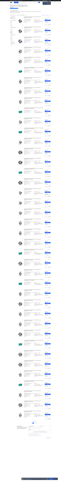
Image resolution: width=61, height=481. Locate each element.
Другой (49, 3)
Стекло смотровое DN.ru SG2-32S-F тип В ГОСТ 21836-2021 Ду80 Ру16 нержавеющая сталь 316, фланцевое (32, 350)
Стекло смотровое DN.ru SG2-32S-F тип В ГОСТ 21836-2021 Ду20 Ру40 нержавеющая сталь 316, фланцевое (32, 158)
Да (47, 3)
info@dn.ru (40, 0)
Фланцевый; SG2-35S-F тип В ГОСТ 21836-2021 (15, 12)
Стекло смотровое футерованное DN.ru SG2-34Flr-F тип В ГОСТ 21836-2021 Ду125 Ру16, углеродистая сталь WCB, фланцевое (33, 340)
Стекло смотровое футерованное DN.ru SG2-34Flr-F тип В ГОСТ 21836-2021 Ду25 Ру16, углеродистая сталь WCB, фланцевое (33, 67)
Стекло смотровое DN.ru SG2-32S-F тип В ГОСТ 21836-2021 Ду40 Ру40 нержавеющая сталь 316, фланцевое (32, 259)
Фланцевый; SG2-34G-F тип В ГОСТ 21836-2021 (36, 11)
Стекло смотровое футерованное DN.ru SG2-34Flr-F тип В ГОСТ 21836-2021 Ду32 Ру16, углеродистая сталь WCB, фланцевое (33, 108)
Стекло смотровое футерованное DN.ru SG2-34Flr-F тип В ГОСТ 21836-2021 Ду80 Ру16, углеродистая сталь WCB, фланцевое (33, 249)
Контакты (21, 0)
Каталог (17, 2)
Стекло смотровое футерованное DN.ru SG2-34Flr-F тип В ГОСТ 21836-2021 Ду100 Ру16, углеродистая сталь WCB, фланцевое (33, 280)
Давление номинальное (13, 27)
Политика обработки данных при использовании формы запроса (33, 436)
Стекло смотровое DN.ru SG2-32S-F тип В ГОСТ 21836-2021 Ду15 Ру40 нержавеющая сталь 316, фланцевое (32, 148)
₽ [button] (47, 29)
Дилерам (19, 0)
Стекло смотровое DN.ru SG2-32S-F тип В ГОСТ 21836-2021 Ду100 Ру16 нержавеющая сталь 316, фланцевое (32, 360)
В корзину (47, 20)
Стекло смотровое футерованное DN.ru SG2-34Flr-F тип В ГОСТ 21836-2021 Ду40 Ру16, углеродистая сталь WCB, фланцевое (33, 128)
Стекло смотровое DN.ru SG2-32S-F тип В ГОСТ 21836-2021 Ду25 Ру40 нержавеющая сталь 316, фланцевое (32, 178)
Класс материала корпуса (13, 42)
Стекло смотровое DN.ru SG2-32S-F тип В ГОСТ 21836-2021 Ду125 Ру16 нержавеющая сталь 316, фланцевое (32, 401)
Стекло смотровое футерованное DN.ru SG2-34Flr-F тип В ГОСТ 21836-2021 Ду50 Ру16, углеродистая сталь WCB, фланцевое (33, 168)
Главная (11, 4)
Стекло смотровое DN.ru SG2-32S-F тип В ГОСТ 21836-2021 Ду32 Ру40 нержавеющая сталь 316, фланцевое (32, 239)
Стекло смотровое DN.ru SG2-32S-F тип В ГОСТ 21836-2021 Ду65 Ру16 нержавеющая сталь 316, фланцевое (32, 330)
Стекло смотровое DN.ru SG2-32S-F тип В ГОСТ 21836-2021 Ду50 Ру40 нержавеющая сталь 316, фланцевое (32, 300)
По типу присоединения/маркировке (14, 8)
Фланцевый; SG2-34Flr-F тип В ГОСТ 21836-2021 (25, 11)
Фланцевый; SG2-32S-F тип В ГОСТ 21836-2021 (15, 11)
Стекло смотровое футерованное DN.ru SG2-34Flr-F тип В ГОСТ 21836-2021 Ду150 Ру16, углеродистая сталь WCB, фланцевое (33, 381)
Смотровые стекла (14, 4)
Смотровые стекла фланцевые (20, 4)
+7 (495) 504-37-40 (44, 0)
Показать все (11, 26)
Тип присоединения (13, 16)
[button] (16, 0)
